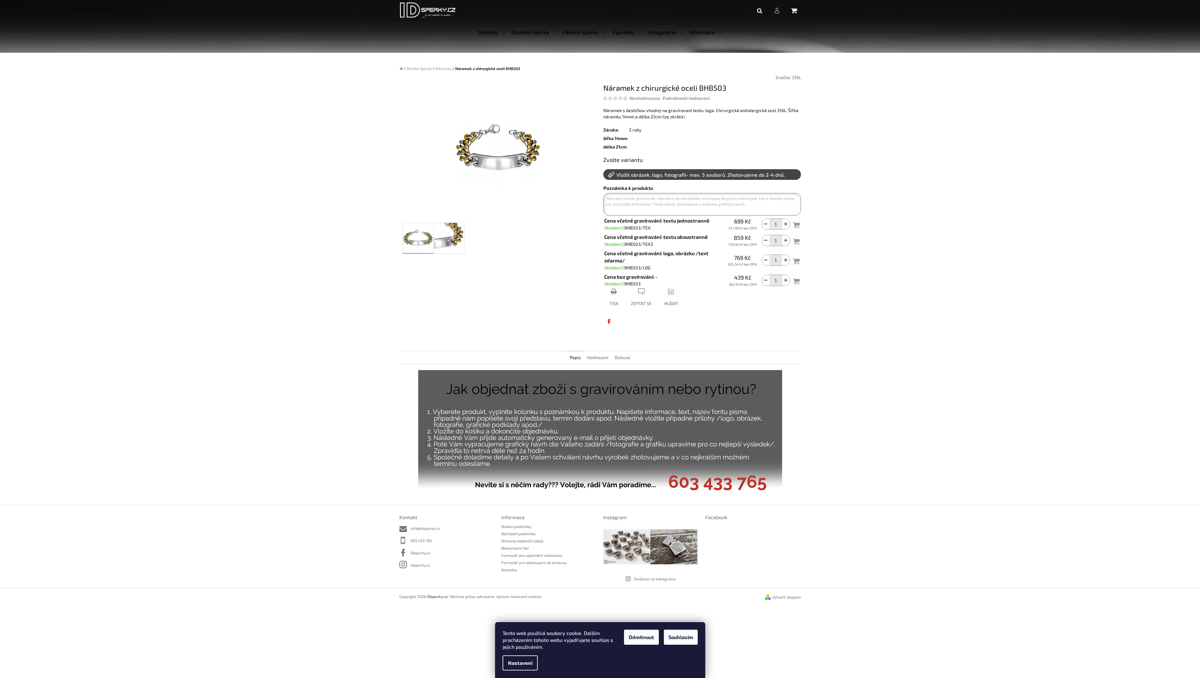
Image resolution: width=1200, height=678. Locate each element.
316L (796, 77)
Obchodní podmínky (518, 533)
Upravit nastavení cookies (518, 596)
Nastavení (520, 663)
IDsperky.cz (420, 553)
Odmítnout (641, 637)
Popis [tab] (575, 357)
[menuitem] (491, 32)
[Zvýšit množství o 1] (786, 224)
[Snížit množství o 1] (766, 224)
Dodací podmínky (516, 526)
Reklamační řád (515, 548)
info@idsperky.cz (425, 528)
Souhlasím (681, 637)
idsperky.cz (420, 565)
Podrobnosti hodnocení (686, 98)
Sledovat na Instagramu (655, 579)
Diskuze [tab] (622, 357)
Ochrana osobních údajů (522, 541)
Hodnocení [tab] (597, 357)
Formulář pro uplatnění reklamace (532, 555)
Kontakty (509, 570)
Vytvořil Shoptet (786, 597)
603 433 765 (421, 540)
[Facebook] (609, 321)
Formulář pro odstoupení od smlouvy (534, 562)
